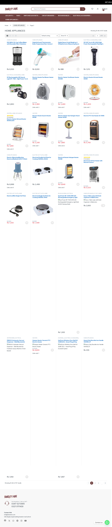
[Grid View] (7, 36)
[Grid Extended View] (10, 36)
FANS (18, 15)
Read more (26, 69)
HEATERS (34, 74)
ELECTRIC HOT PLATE (38, 155)
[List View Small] (16, 36)
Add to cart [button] (78, 69)
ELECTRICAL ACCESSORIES (81, 15)
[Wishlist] (92, 9)
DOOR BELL (61, 338)
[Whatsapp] (107, 522)
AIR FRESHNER (10, 338)
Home (6, 25)
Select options (103, 205)
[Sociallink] (5, 520)
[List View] (13, 36)
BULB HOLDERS (62, 193)
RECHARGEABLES (63, 15)
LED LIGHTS (9, 15)
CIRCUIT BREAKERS (48, 15)
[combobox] (55, 9)
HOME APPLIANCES (11, 19)
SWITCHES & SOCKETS (31, 15)
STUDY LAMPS (98, 193)
